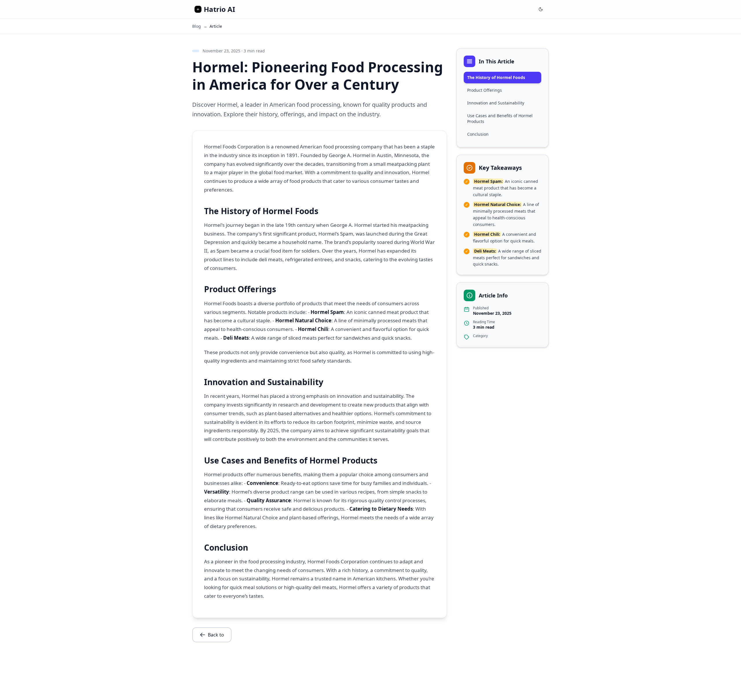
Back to (216, 635)
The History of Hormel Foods (496, 77)
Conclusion (478, 134)
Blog (196, 26)
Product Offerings (484, 90)
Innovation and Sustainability (495, 103)
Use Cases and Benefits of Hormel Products (500, 118)
